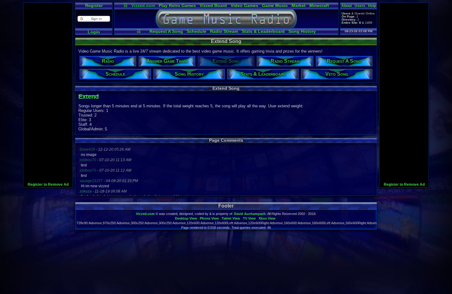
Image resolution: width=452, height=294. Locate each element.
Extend (88, 96)
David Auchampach (250, 214)
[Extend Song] (226, 26)
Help (372, 6)
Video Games (244, 5)
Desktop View (186, 218)
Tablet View (231, 218)
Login (94, 32)
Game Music (275, 5)
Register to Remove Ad (48, 184)
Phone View (209, 218)
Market (298, 5)
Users (360, 6)
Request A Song (166, 31)
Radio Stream (224, 31)
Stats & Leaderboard (263, 31)
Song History (302, 31)
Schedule (196, 31)
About (346, 6)
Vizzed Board (213, 5)
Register (94, 5)
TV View (249, 218)
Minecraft (319, 5)
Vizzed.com (143, 5)
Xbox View (267, 218)
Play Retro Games (177, 5)
